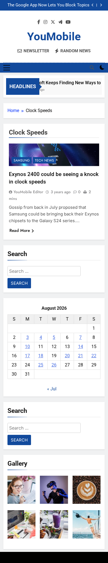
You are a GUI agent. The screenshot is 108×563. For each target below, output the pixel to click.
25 (40, 365)
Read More (19, 230)
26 (54, 365)
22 (93, 355)
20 (67, 355)
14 (80, 346)
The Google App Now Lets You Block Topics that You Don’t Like (48, 5)
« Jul (51, 388)
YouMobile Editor (28, 192)
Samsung (22, 160)
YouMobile (54, 36)
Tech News (44, 160)
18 (40, 355)
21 (80, 355)
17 (27, 355)
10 (27, 346)
